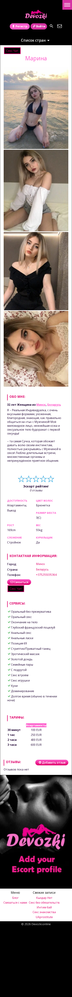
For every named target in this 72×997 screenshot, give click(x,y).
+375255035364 (46, 575)
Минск (41, 405)
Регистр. (22, 26)
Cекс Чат (12, 51)
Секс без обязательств (44, 902)
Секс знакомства (44, 912)
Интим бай (44, 907)
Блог (15, 898)
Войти (40, 26)
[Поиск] (51, 26)
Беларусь (54, 405)
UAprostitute (44, 917)
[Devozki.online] (36, 15)
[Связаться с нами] (59, 26)
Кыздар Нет (44, 898)
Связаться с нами (15, 902)
